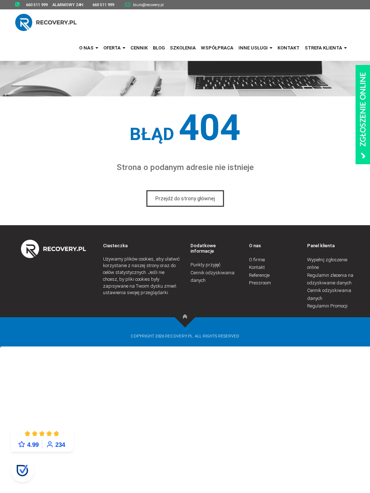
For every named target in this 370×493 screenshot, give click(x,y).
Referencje (259, 275)
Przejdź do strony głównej (185, 198)
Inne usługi (253, 48)
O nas (87, 48)
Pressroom (260, 282)
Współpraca (217, 48)
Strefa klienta (324, 48)
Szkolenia (183, 48)
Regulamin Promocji (327, 306)
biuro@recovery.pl (148, 5)
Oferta (112, 48)
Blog (159, 48)
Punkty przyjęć (205, 264)
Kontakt (289, 48)
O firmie (257, 259)
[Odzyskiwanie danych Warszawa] (50, 22)
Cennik (139, 48)
